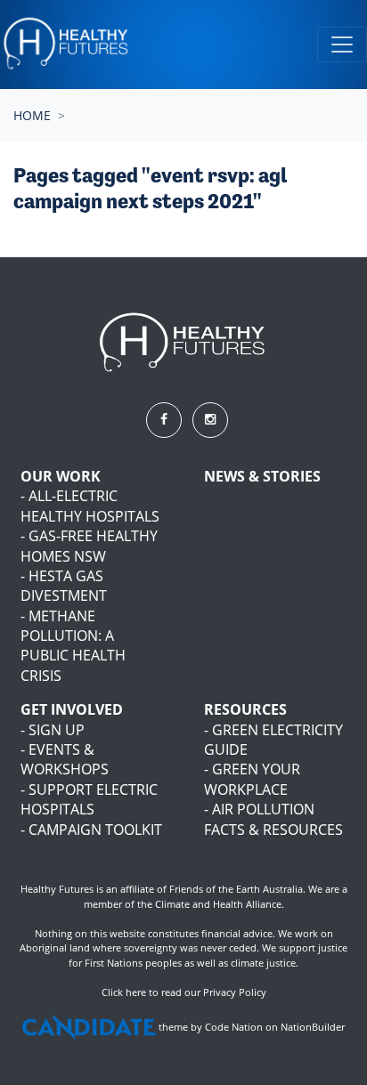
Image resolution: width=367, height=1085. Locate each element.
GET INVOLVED (71, 709)
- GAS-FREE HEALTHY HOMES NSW (89, 545)
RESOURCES (245, 709)
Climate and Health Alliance (218, 904)
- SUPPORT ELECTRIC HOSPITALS (89, 799)
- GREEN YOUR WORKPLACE (252, 778)
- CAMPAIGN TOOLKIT (91, 829)
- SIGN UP (52, 730)
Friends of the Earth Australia (236, 888)
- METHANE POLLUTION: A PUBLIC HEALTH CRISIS (73, 645)
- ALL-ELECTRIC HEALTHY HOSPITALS (89, 505)
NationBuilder (313, 1026)
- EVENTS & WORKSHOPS (64, 759)
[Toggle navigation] (342, 44)
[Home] (67, 45)
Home (32, 115)
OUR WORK (60, 476)
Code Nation (234, 1026)
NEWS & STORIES (262, 476)
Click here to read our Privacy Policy (184, 992)
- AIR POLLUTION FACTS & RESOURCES (273, 818)
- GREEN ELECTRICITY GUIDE (273, 739)
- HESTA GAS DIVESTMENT (63, 585)
